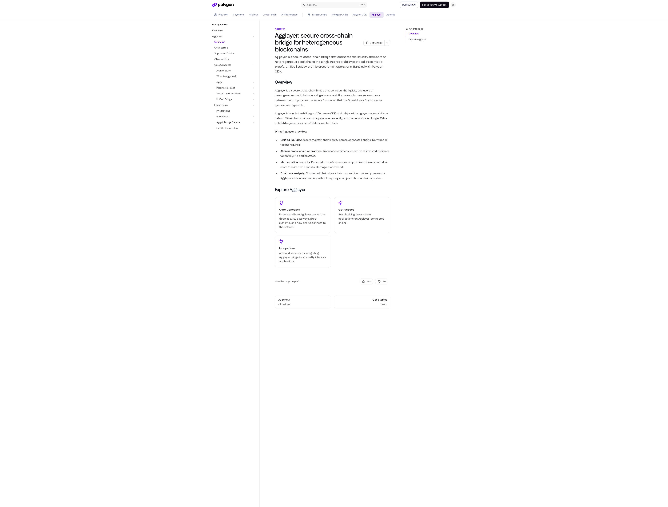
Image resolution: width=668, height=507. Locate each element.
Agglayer (376, 15)
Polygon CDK (360, 15)
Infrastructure (319, 15)
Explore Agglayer (418, 39)
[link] (303, 215)
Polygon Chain (340, 15)
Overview (414, 33)
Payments (238, 15)
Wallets (253, 15)
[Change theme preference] (453, 4)
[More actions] (387, 43)
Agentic (390, 15)
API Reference (289, 15)
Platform (223, 15)
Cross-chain (270, 15)
